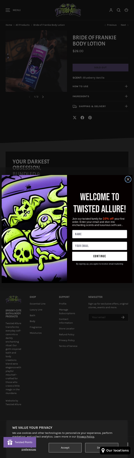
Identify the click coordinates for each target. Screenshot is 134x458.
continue (99, 256)
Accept (65, 447)
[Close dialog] (128, 179)
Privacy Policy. (86, 436)
